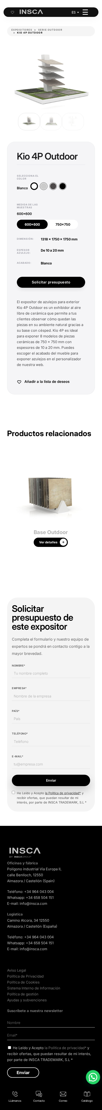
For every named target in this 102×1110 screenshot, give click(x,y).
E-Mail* (17, 756)
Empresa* (19, 688)
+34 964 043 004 (39, 891)
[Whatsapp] (93, 1077)
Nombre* (18, 665)
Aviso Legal (16, 970)
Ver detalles (48, 542)
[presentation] (10, 501)
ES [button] (74, 12)
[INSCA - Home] (31, 12)
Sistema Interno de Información (33, 988)
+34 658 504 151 (40, 897)
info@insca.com (33, 903)
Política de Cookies (23, 982)
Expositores (21, 29)
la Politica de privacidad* (63, 793)
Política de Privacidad (25, 976)
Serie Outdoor (50, 29)
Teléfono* (20, 733)
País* (16, 711)
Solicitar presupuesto (51, 282)
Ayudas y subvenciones (27, 1000)
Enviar (51, 780)
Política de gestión (22, 994)
